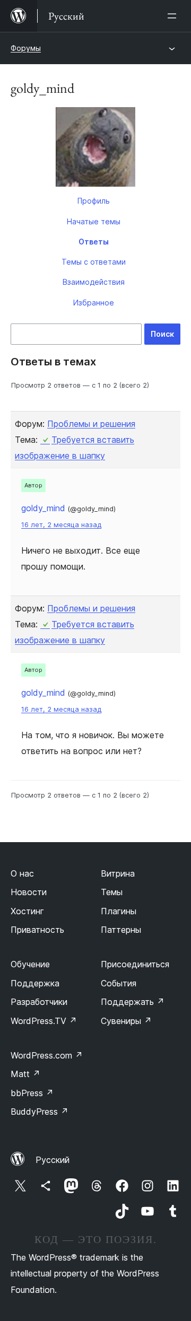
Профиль (93, 200)
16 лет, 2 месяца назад (61, 525)
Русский (53, 1159)
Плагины (118, 911)
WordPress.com (47, 1055)
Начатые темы (93, 221)
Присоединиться (135, 964)
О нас (22, 873)
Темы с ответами (94, 261)
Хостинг (27, 911)
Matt (25, 1074)
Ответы (94, 241)
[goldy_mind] (95, 149)
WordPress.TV (44, 1021)
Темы (112, 892)
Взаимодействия (94, 281)
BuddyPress (39, 1111)
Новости (29, 892)
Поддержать (132, 1001)
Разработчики (39, 1001)
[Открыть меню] (174, 16)
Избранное (93, 302)
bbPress (32, 1093)
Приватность (37, 929)
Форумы (26, 48)
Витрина (118, 873)
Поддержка (35, 983)
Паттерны (121, 929)
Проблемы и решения (91, 423)
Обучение (30, 964)
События (118, 983)
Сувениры (126, 1021)
